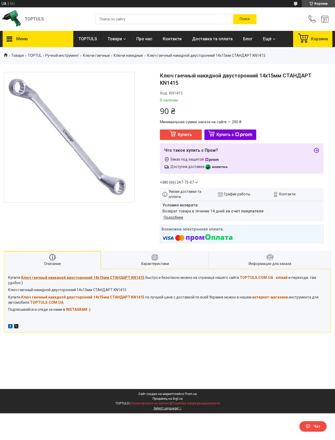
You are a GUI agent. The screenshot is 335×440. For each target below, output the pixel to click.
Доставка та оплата (212, 38)
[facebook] (10, 327)
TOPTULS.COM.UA (46, 302)
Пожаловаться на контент (150, 403)
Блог (248, 38)
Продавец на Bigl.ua (168, 398)
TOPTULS (88, 38)
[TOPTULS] (11, 19)
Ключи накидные (128, 55)
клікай (282, 277)
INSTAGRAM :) (78, 309)
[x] (16, 327)
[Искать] (244, 19)
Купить (185, 134)
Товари (115, 38)
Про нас (144, 38)
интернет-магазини (270, 297)
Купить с (225, 134)
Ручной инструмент (62, 55)
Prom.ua (191, 394)
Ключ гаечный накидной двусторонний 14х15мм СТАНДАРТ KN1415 (82, 297)
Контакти (172, 38)
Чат (317, 426)
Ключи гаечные (96, 55)
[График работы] (324, 19)
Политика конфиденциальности (196, 403)
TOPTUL (35, 55)
